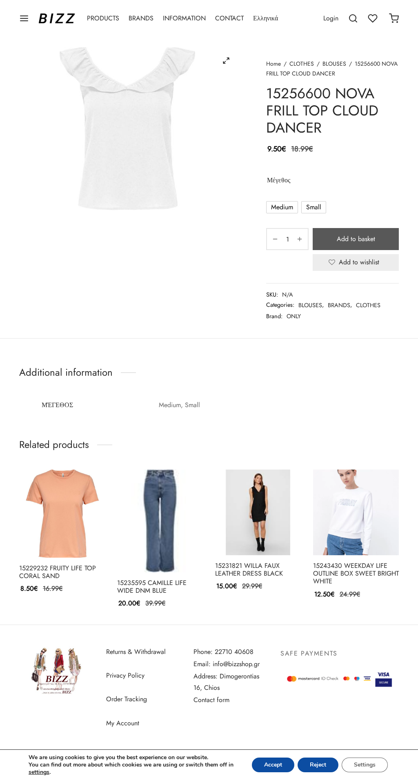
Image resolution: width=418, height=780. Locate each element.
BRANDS (141, 18)
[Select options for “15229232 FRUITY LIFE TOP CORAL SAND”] (48, 538)
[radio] (282, 207)
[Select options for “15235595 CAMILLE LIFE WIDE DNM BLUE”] (146, 553)
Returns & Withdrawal (136, 651)
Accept (273, 765)
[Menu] (24, 18)
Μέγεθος (278, 180)
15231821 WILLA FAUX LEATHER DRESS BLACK (249, 569)
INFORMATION (184, 18)
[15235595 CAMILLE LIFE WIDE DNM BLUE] (160, 521)
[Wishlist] (373, 18)
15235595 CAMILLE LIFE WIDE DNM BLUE (152, 586)
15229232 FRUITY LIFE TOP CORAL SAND (57, 572)
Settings (365, 765)
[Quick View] (76, 538)
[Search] (353, 18)
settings (39, 772)
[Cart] (394, 18)
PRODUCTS (103, 18)
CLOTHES (301, 64)
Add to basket (356, 239)
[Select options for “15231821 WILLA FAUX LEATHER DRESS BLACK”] (244, 536)
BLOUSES (334, 64)
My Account (122, 723)
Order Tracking (126, 699)
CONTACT (229, 18)
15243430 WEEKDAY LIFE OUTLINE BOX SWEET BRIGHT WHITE (356, 573)
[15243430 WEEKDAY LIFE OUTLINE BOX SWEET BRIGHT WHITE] (356, 512)
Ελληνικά (265, 18)
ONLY (294, 316)
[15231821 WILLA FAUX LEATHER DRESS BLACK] (258, 512)
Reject (318, 765)
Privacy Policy (125, 675)
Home (273, 64)
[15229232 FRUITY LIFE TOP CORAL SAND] (62, 514)
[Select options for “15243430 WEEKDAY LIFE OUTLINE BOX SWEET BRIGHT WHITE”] (342, 536)
